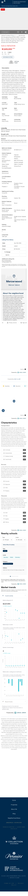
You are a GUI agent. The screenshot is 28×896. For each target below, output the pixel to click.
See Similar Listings (8, 57)
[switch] (18, 32)
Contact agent (5, 32)
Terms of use (9, 883)
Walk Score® (17, 379)
